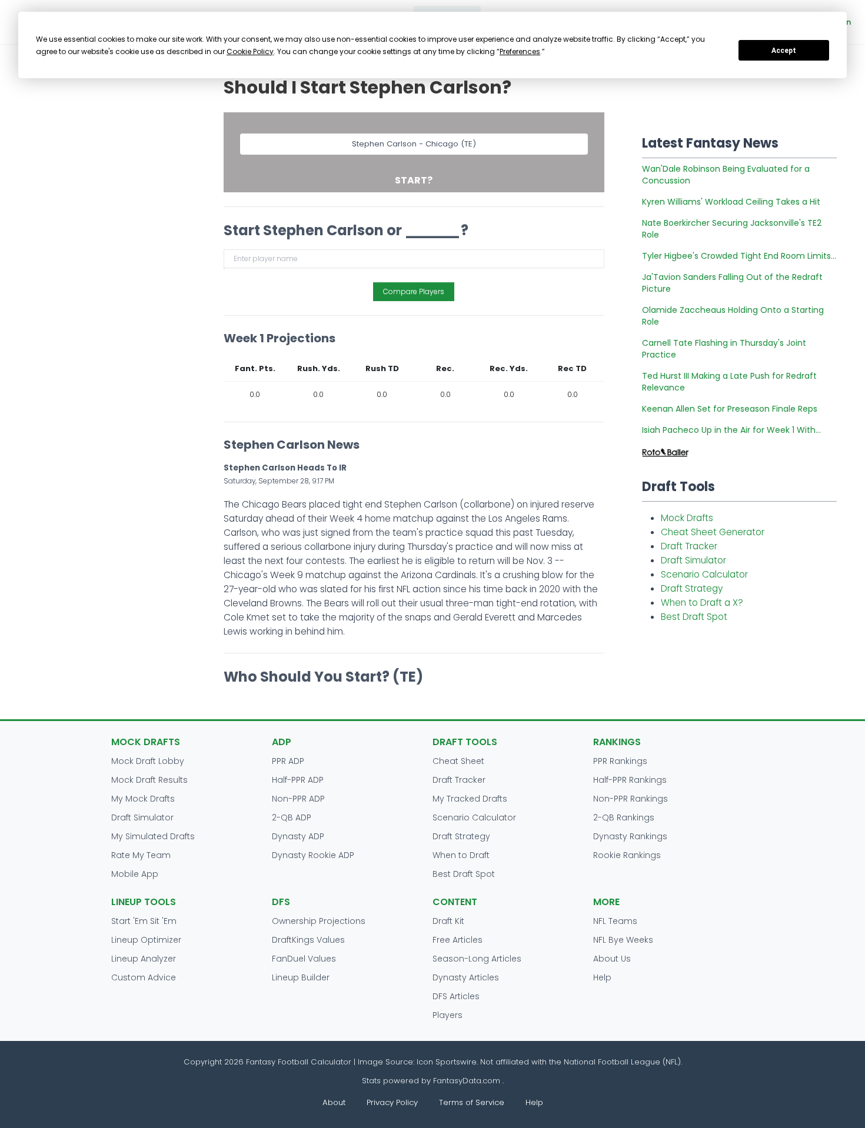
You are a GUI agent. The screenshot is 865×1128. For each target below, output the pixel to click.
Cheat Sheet (458, 761)
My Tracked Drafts (469, 799)
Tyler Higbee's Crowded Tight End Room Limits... (739, 256)
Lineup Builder (301, 977)
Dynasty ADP (298, 836)
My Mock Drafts (143, 799)
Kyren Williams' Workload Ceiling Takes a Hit (731, 202)
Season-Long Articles (476, 959)
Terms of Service (471, 1102)
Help (602, 977)
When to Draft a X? (702, 602)
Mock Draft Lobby (147, 761)
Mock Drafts (687, 518)
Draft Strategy (692, 588)
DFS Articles (456, 996)
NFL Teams (615, 921)
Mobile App (134, 874)
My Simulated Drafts (153, 836)
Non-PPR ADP (298, 799)
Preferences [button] (520, 51)
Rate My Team (141, 855)
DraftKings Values (308, 940)
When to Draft (461, 855)
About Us (612, 959)
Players (447, 1015)
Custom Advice (143, 977)
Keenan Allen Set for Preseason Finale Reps (729, 409)
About (333, 1102)
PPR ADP (288, 761)
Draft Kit (448, 921)
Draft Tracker (689, 546)
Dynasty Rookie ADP (313, 855)
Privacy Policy (392, 1102)
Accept (783, 50)
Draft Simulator (693, 560)
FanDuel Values (304, 959)
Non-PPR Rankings (630, 799)
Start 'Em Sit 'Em (144, 921)
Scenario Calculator (704, 574)
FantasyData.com (468, 1080)
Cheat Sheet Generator (712, 532)
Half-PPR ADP (298, 780)
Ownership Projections (318, 921)
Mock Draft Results (149, 780)
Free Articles (457, 940)
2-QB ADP (291, 817)
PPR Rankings (620, 761)
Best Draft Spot (694, 616)
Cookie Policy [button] (250, 51)
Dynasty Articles (465, 977)
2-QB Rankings (623, 817)
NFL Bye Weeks (623, 940)
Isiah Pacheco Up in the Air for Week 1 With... (731, 430)
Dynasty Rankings (630, 836)
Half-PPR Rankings (630, 780)
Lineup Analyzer (143, 959)
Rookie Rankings (627, 855)
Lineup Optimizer (146, 940)
